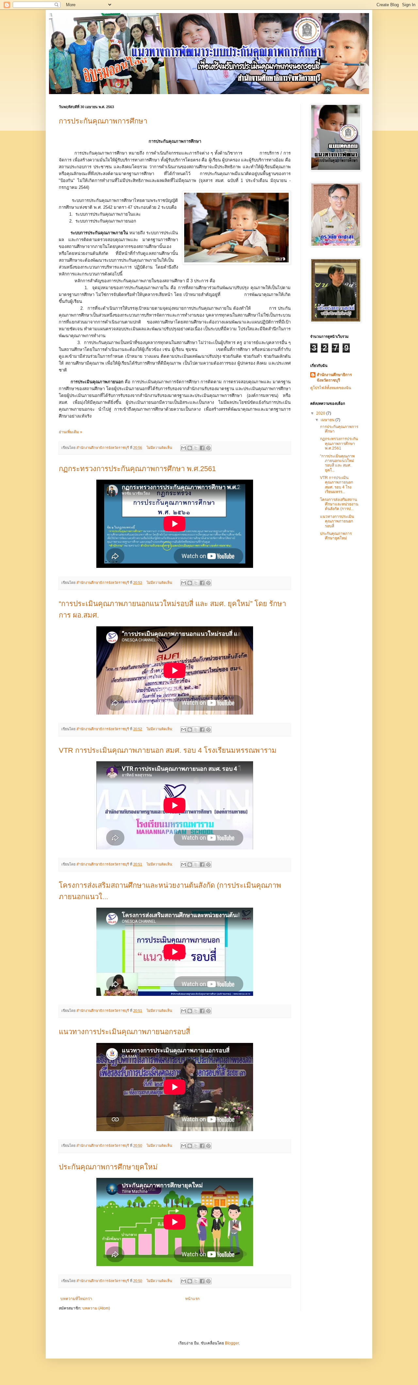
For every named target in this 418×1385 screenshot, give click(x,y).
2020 (321, 413)
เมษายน (328, 420)
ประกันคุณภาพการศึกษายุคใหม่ (108, 1167)
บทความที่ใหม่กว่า (76, 1298)
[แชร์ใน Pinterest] (208, 448)
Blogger (232, 1343)
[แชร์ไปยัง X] (196, 448)
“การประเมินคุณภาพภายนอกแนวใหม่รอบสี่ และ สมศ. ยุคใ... (337, 463)
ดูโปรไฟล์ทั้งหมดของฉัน (330, 388)
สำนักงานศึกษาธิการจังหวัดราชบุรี (334, 377)
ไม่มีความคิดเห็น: (160, 448)
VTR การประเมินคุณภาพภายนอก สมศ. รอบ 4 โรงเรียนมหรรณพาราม (168, 750)
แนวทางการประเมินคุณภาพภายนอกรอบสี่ (124, 1032)
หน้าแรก (192, 1298)
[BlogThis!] (189, 448)
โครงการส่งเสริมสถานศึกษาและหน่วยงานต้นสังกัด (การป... (339, 504)
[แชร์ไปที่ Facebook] (202, 448)
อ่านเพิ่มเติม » (70, 432)
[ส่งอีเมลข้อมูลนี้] (183, 448)
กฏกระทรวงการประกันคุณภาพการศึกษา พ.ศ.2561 (137, 469)
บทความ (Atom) (96, 1308)
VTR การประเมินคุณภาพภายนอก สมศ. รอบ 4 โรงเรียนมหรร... (336, 484)
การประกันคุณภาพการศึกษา (103, 121)
